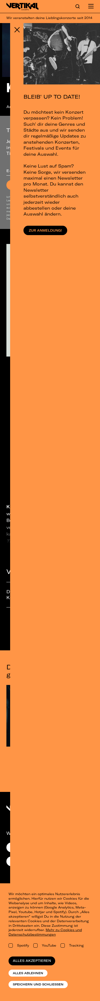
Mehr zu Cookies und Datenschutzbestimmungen (45, 932)
